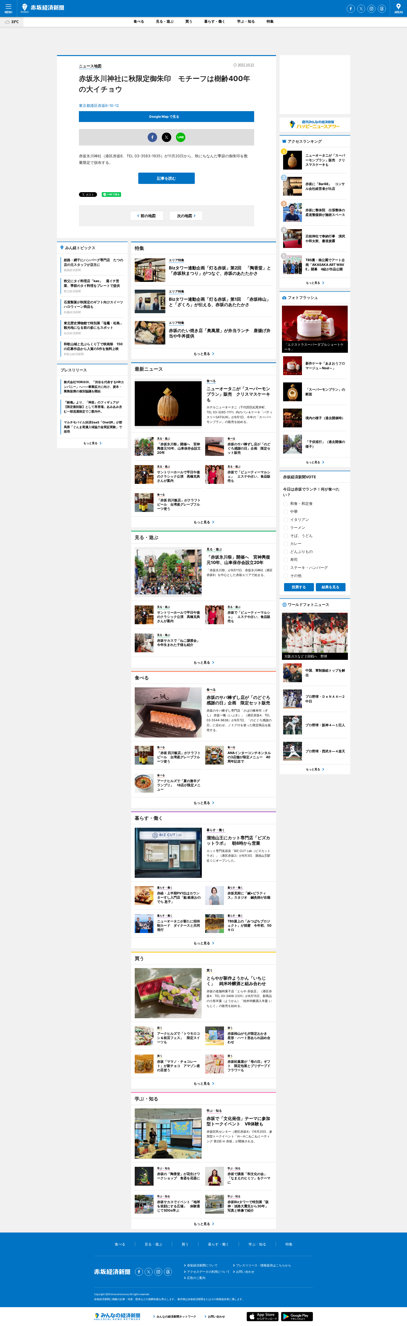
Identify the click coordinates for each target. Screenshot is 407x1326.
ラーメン (297, 527)
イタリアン (299, 519)
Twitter (361, 9)
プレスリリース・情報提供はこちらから (263, 1265)
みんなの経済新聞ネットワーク (117, 1316)
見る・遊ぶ (165, 21)
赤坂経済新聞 (42, 8)
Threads (382, 9)
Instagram (371, 9)
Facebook (351, 9)
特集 (270, 21)
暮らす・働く (214, 21)
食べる (139, 21)
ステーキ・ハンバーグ (309, 567)
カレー (295, 543)
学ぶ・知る (246, 21)
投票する (299, 587)
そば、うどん (301, 535)
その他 (295, 575)
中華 (294, 511)
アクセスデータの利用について (208, 1271)
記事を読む (166, 178)
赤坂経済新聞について (202, 1265)
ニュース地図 (90, 66)
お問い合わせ (245, 1271)
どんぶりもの (301, 551)
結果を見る (330, 587)
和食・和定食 (301, 503)
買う (188, 21)
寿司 (294, 559)
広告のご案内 (196, 1278)
